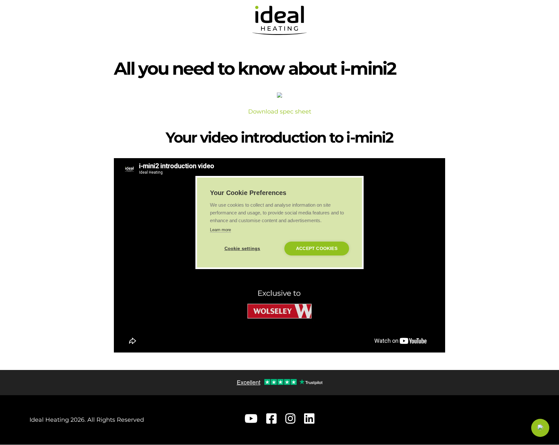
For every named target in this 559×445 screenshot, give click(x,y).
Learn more (220, 229)
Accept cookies (316, 248)
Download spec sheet (279, 111)
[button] (540, 428)
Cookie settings (242, 248)
